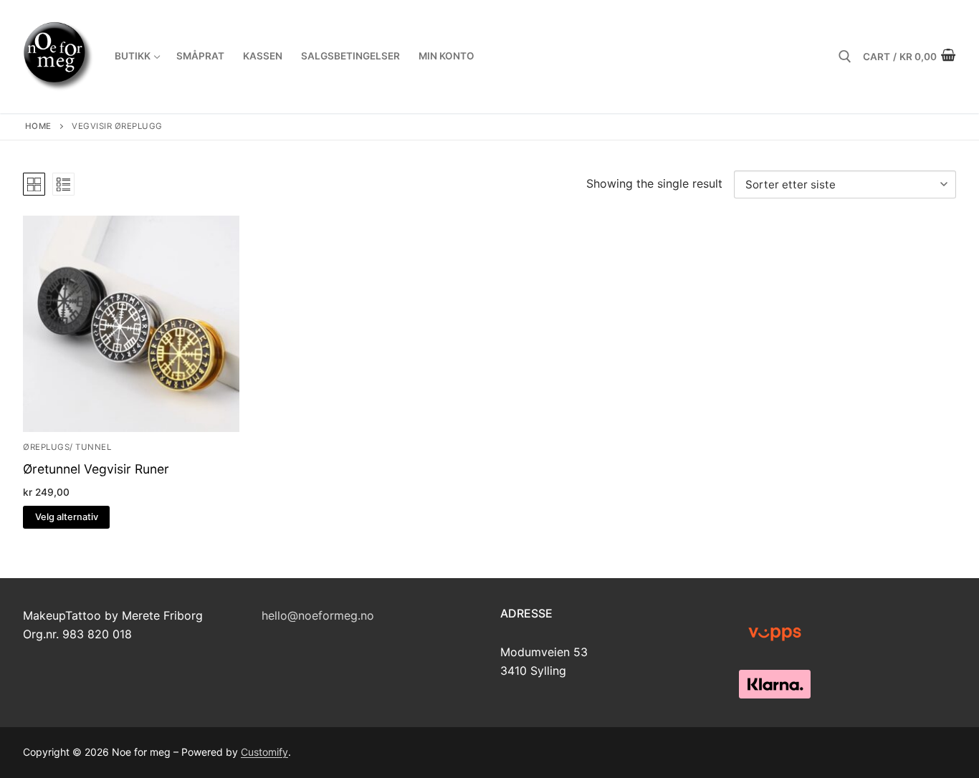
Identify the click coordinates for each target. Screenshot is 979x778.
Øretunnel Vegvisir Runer (96, 468)
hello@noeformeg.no (318, 615)
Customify (264, 752)
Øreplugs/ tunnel (67, 447)
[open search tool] (845, 56)
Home (38, 126)
